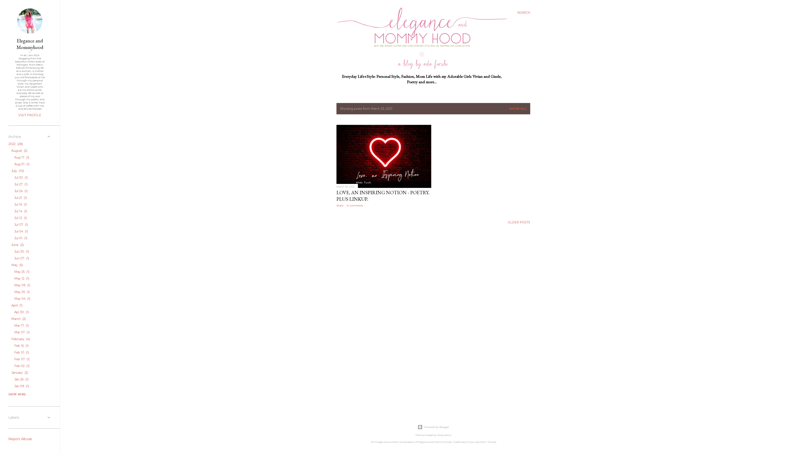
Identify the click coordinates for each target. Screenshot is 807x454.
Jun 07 (21, 258)
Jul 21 (20, 198)
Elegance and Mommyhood (29, 43)
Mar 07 (21, 332)
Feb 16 (21, 346)
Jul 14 (20, 211)
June (17, 245)
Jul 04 (20, 231)
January (19, 373)
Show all (517, 109)
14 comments (355, 205)
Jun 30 (21, 251)
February (20, 339)
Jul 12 (20, 218)
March (18, 319)
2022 (15, 144)
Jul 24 (20, 191)
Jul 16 (20, 204)
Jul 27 (20, 184)
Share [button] (339, 205)
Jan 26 (21, 379)
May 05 (21, 292)
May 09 (21, 285)
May (16, 265)
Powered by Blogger (436, 427)
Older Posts (519, 222)
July (17, 171)
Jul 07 (20, 225)
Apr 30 (21, 312)
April (16, 305)
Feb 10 (21, 352)
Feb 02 (21, 366)
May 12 (21, 278)
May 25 (21, 272)
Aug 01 (21, 164)
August (18, 151)
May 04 (21, 299)
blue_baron (444, 435)
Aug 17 (21, 157)
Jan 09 (21, 386)
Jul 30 (20, 177)
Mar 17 (21, 325)
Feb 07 (21, 359)
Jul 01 (20, 238)
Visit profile (29, 115)
